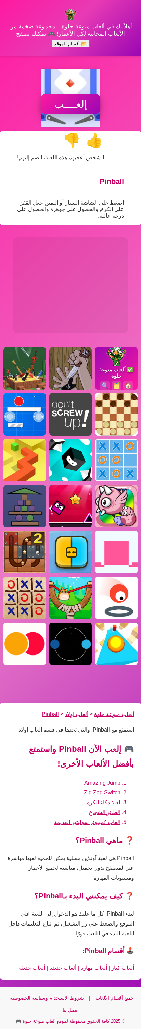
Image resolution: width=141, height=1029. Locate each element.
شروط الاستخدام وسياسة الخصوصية (47, 998)
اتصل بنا (71, 1010)
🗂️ (116, 385)
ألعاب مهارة (93, 968)
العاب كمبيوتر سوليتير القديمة (87, 822)
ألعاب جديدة (62, 968)
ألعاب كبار (122, 968)
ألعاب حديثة (32, 968)
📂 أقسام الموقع (70, 43)
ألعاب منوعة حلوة (114, 714)
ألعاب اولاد (76, 714)
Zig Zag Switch (102, 792)
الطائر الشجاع (104, 812)
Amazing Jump (102, 783)
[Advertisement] (70, 285)
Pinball (50, 714)
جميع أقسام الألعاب (114, 998)
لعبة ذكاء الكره (103, 802)
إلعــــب (70, 104)
